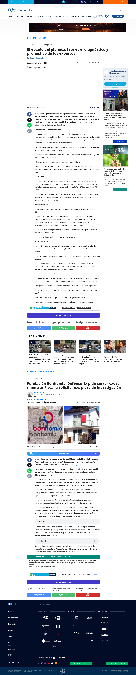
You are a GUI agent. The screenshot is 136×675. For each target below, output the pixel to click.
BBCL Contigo (86, 16)
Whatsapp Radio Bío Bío (118, 663)
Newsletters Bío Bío (71, 2)
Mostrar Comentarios (63, 315)
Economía (40, 16)
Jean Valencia (41, 399)
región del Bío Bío (81, 465)
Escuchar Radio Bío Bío (115, 2)
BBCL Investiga (75, 16)
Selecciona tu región (18, 2)
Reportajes (12, 649)
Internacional (29, 16)
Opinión (65, 16)
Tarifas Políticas (13, 662)
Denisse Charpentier (37, 58)
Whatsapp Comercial (82, 663)
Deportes (48, 16)
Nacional (20, 16)
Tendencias (57, 16)
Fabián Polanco (39, 392)
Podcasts (11, 16)
